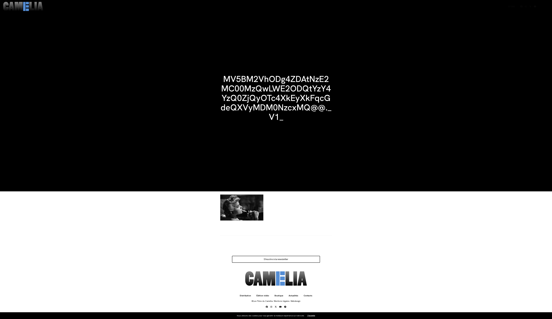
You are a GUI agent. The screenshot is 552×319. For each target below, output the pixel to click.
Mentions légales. (282, 301)
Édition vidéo (262, 296)
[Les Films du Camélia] (23, 6)
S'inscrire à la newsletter (276, 259)
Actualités (293, 296)
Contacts (308, 296)
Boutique (279, 296)
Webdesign (295, 301)
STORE (511, 6)
